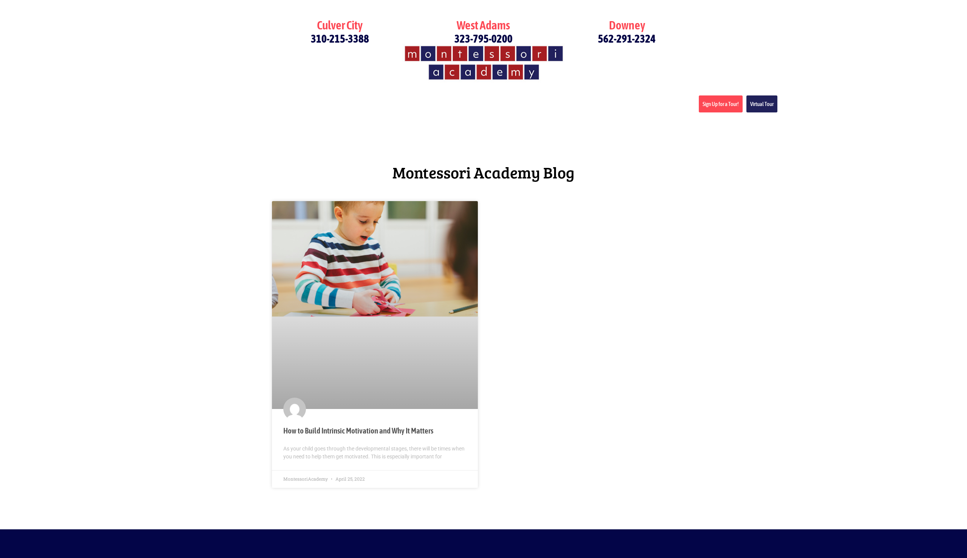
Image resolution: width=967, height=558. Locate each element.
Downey (627, 25)
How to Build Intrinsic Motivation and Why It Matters (358, 430)
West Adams (483, 25)
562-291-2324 (627, 38)
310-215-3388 (340, 38)
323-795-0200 (483, 38)
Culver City (340, 25)
